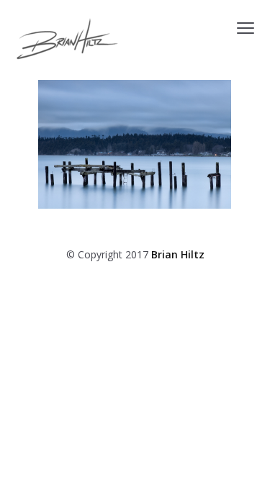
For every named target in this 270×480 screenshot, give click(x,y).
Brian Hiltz (177, 254)
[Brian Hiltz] (67, 38)
